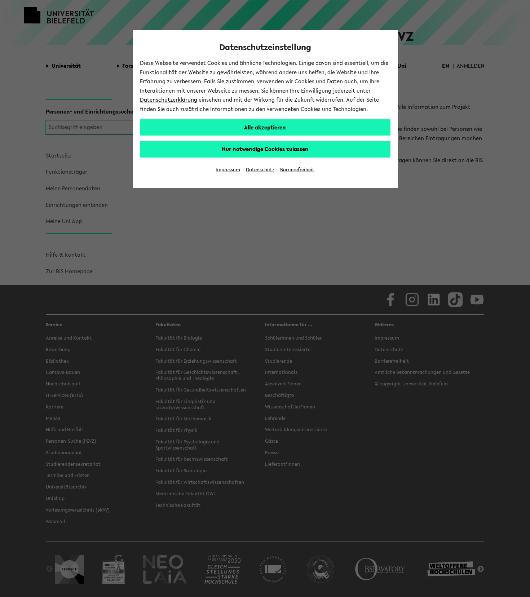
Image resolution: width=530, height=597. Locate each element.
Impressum (228, 169)
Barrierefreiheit (297, 169)
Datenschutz (260, 169)
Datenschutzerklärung (168, 99)
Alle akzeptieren (265, 127)
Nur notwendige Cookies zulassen (265, 149)
